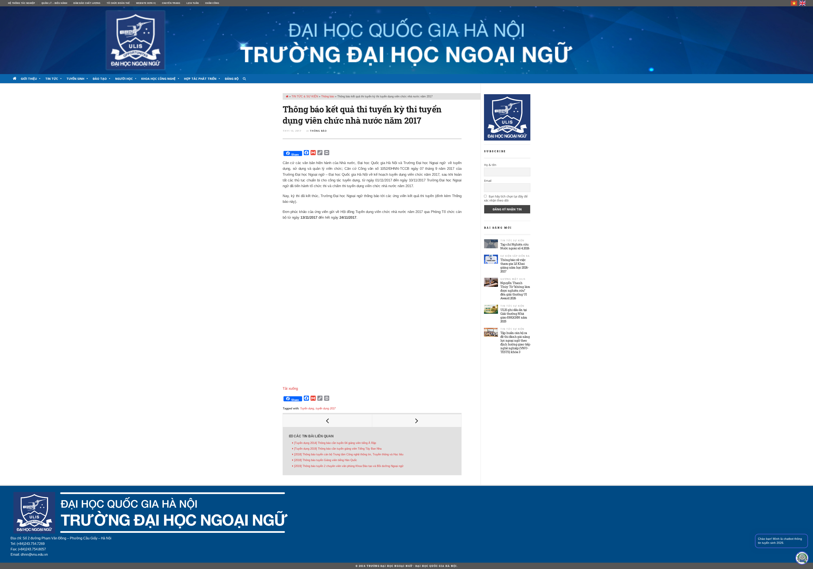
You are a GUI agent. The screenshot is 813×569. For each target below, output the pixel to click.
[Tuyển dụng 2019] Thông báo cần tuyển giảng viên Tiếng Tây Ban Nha (338, 448)
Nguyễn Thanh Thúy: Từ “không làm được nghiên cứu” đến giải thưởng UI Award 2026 (515, 290)
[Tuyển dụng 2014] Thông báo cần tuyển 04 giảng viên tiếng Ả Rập (335, 443)
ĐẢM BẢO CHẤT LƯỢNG (86, 3)
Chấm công (212, 3)
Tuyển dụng (307, 408)
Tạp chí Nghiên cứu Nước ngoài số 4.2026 (514, 246)
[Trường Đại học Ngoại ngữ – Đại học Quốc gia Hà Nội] (406, 40)
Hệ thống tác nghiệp (21, 3)
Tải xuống (290, 389)
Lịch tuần (193, 3)
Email (487, 181)
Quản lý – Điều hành (54, 3)
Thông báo (327, 96)
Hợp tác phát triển (200, 79)
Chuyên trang (171, 3)
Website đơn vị (146, 3)
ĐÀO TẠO (100, 79)
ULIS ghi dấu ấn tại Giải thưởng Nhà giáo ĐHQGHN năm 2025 (513, 315)
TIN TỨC (51, 79)
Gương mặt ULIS (512, 278)
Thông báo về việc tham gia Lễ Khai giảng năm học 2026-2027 (514, 265)
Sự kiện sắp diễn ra (515, 255)
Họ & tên (490, 165)
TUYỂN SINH (75, 79)
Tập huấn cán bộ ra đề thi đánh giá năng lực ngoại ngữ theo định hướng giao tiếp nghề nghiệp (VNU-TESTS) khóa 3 (515, 342)
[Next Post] (417, 420)
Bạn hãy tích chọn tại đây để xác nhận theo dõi (506, 198)
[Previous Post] (327, 420)
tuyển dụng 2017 (326, 408)
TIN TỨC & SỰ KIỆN (305, 96)
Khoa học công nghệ (158, 79)
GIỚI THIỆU (29, 79)
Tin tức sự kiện (512, 240)
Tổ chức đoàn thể (118, 3)
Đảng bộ (232, 79)
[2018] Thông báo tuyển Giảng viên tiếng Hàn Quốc (325, 460)
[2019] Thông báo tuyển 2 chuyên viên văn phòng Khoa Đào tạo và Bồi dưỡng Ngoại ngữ (349, 466)
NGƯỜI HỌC (124, 79)
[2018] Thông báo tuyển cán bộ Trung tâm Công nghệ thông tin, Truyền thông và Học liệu (348, 454)
